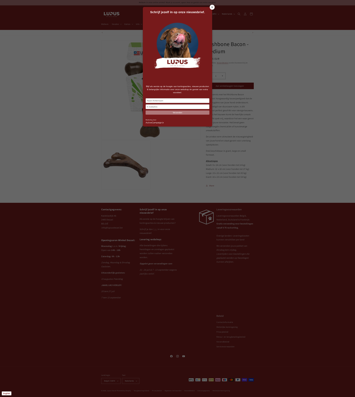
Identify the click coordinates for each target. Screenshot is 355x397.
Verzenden (177, 112)
